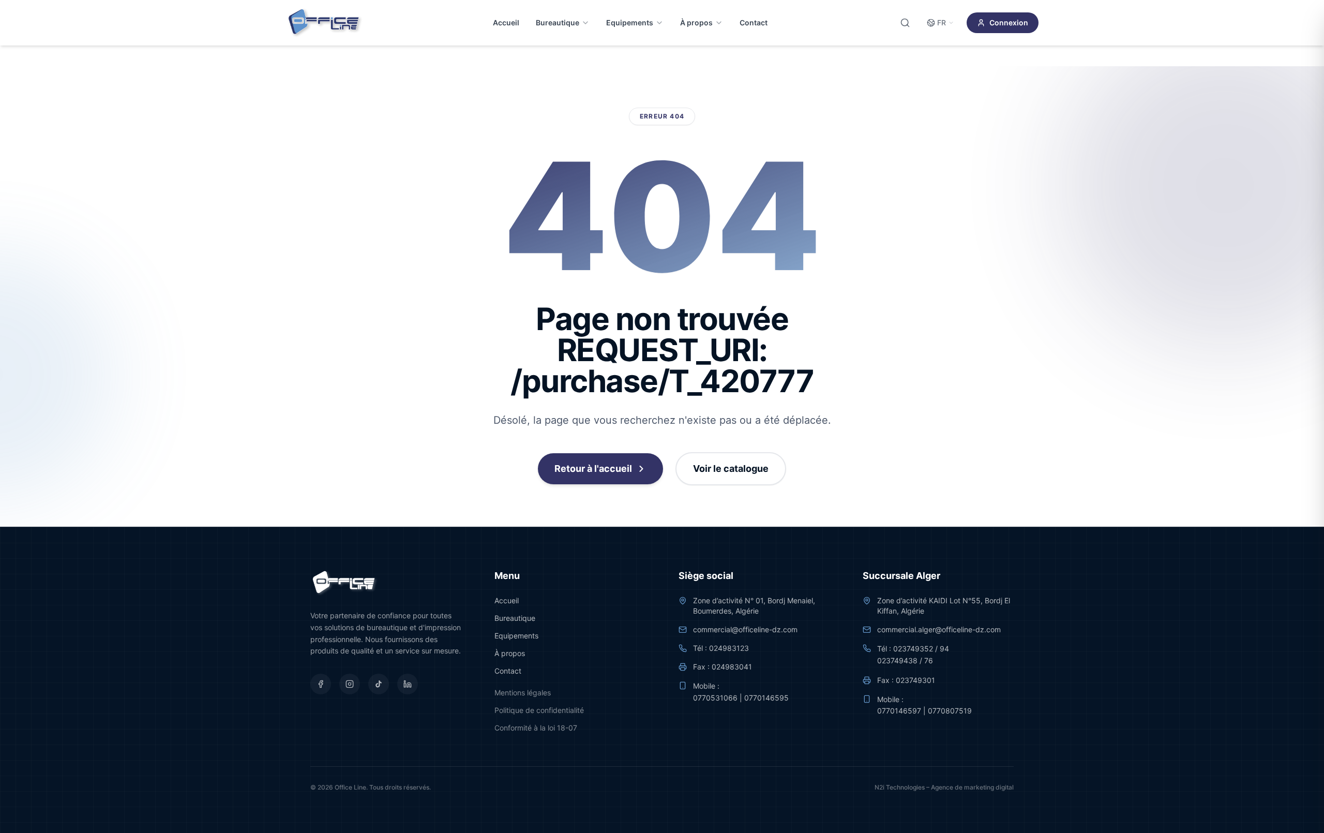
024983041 (732, 666)
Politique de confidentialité (539, 710)
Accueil (506, 22)
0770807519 (950, 710)
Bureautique (557, 22)
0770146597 (899, 710)
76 (928, 660)
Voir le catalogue (731, 468)
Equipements (629, 22)
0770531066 (715, 697)
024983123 (729, 648)
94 (944, 648)
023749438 (897, 660)
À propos (696, 22)
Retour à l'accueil (593, 468)
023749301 (915, 680)
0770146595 (766, 697)
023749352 (913, 648)
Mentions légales (522, 692)
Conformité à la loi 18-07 (535, 727)
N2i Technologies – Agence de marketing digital (944, 787)
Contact (754, 22)
